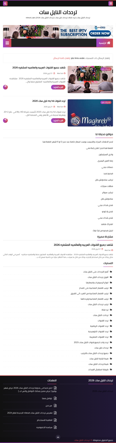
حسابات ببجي (107, 167)
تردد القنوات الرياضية (99, 326)
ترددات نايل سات (101, 348)
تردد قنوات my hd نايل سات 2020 (48, 101)
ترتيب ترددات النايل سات (98, 304)
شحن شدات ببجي (105, 205)
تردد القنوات (103, 321)
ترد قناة (105, 310)
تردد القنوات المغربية (99, 337)
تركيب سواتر (107, 192)
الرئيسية (102, 43)
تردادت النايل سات (100, 315)
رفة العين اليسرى (105, 161)
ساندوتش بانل (107, 199)
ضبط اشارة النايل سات (98, 359)
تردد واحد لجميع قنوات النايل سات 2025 (91, 342)
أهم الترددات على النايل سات (95, 272)
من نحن (49, 406)
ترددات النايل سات (82, 440)
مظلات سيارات (106, 186)
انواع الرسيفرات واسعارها (97, 283)
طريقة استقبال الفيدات (98, 369)
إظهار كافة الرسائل (61, 58)
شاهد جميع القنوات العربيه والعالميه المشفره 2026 (38, 67)
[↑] (58, 437)
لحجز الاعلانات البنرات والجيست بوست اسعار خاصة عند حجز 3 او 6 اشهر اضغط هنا (78, 142)
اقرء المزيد (58, 87)
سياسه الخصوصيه (44, 427)
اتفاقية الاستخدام (44, 420)
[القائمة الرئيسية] (7, 43)
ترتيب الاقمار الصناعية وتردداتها (94, 299)
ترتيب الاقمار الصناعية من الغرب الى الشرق (89, 293)
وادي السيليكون (106, 154)
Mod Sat (108, 250)
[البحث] (5, 3)
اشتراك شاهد (107, 224)
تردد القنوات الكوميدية (98, 331)
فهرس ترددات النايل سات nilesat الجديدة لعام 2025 (29, 413)
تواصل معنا (47, 398)
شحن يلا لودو (107, 211)
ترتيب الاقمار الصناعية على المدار (93, 288)
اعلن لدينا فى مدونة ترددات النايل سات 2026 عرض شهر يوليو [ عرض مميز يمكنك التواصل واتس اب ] (30, 389)
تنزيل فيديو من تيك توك (103, 230)
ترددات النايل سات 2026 (102, 391)
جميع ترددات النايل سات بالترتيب (94, 353)
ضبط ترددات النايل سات (98, 364)
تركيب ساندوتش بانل (104, 180)
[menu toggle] (110, 3)
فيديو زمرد (108, 173)
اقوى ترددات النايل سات (98, 277)
